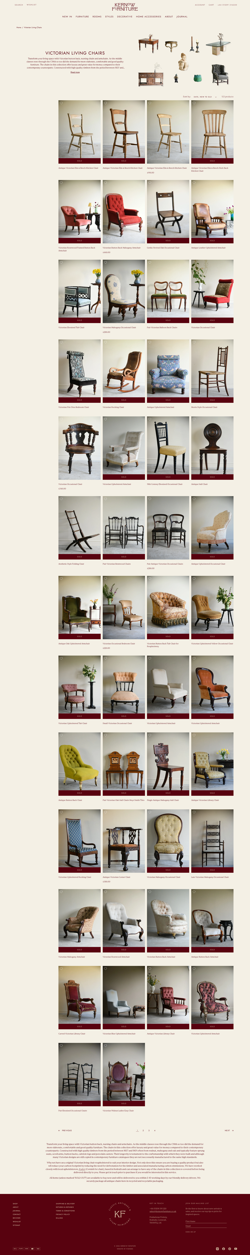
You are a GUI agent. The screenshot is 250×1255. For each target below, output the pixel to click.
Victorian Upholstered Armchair (117, 484)
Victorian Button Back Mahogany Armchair (121, 248)
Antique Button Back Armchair (204, 957)
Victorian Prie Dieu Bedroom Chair (73, 407)
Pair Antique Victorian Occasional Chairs (165, 564)
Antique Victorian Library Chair (205, 800)
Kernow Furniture (128, 1246)
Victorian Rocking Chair (113, 407)
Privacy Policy (63, 1214)
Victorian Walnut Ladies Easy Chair (118, 1111)
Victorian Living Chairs (33, 27)
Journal (16, 1211)
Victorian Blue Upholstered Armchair (119, 1034)
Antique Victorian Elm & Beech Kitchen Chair (78, 168)
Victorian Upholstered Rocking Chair (74, 877)
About (16, 1207)
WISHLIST (32, 4)
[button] (19, 5)
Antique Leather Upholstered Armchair (208, 248)
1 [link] (137, 1130)
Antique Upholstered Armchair (160, 407)
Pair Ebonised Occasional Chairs (72, 1111)
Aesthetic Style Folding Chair (71, 564)
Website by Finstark (125, 1249)
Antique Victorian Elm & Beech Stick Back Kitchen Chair (209, 169)
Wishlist (17, 1222)
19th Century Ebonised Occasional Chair (164, 484)
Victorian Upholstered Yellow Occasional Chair (212, 644)
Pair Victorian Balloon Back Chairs (162, 328)
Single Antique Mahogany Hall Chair (163, 800)
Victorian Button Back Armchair (161, 957)
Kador (82, 1169)
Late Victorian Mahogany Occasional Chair (210, 877)
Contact (17, 1214)
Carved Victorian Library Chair (71, 1034)
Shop (15, 1204)
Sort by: (187, 97)
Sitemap (16, 1225)
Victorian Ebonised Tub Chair (71, 328)
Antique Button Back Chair (70, 800)
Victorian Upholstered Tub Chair (72, 723)
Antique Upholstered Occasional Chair (208, 564)
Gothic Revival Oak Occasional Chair (163, 248)
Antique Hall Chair (199, 484)
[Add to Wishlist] (61, 103)
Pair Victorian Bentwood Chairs (117, 564)
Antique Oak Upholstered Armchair (74, 644)
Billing (59, 1218)
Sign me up (191, 1232)
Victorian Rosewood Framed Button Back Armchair (76, 249)
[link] (65, 1130)
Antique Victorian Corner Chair (116, 877)
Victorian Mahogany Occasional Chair (119, 328)
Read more (75, 72)
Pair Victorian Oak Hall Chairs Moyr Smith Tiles (123, 800)
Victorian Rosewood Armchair (116, 957)
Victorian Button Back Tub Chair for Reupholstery (163, 645)
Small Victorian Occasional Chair (117, 723)
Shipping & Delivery (65, 1204)
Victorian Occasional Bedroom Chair (119, 644)
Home (18, 27)
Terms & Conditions (65, 1211)
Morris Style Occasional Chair (204, 407)
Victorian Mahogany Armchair (71, 957)
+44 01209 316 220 (158, 1209)
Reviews (16, 1218)
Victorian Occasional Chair (203, 328)
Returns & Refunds (65, 1207)
